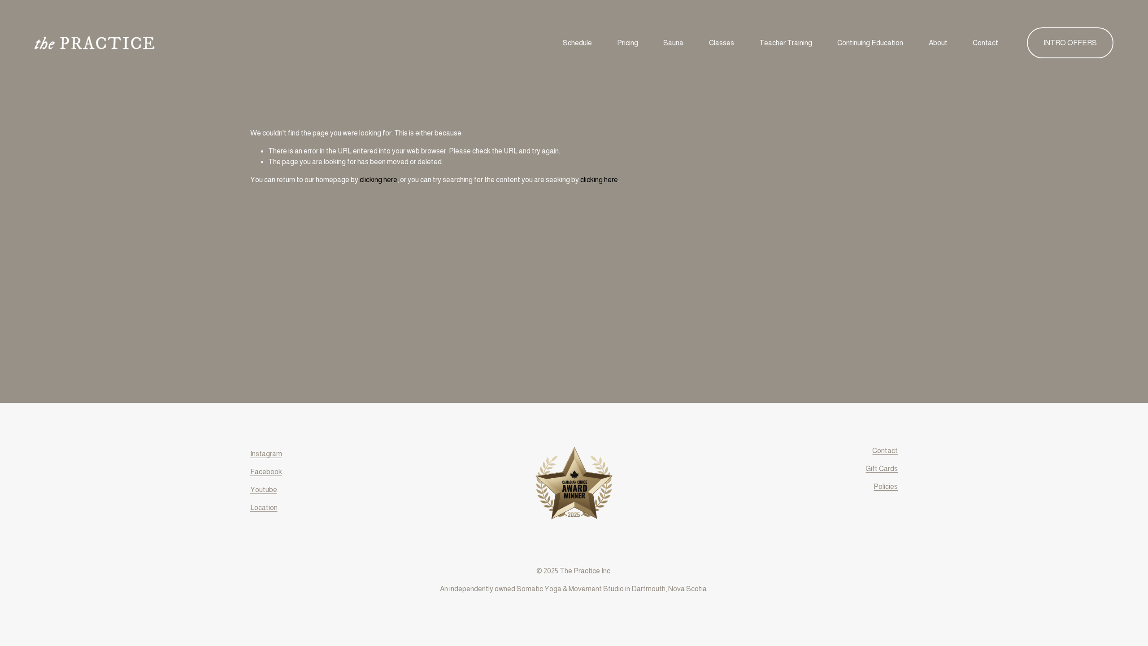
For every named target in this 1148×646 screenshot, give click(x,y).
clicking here (378, 179)
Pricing (627, 43)
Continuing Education (870, 43)
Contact (985, 43)
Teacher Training (785, 43)
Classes (721, 43)
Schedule (577, 43)
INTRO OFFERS (1070, 43)
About (938, 43)
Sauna (673, 43)
